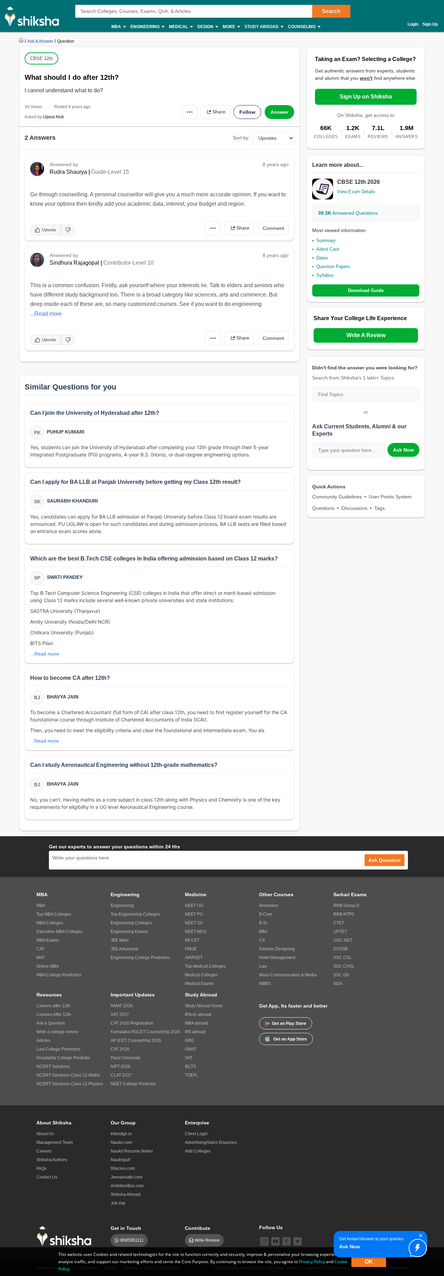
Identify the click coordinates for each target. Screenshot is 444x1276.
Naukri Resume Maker (132, 1151)
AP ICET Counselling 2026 (136, 1040)
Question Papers (333, 266)
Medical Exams (199, 983)
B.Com (265, 914)
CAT (40, 949)
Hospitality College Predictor (63, 1057)
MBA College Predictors (58, 975)
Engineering (122, 905)
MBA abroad (196, 1023)
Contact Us (46, 1177)
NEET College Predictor (133, 1083)
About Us (45, 1133)
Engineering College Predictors (140, 957)
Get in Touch (126, 1228)
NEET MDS (195, 931)
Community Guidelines (337, 496)
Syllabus (325, 275)
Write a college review (57, 1031)
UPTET (340, 931)
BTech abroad (198, 1014)
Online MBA (47, 966)
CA (262, 940)
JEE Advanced (124, 949)
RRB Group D (346, 905)
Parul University (125, 1057)
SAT (189, 1057)
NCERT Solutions (53, 1066)
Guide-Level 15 (110, 172)
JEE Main (120, 940)
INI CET (192, 940)
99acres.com (123, 1168)
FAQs (41, 1168)
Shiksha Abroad (125, 1194)
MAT (40, 957)
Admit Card (327, 249)
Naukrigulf (120, 1159)
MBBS (265, 983)
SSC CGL (342, 957)
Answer (279, 112)
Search (331, 11)
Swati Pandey (65, 577)
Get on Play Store (289, 1023)
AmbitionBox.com (127, 1185)
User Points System (390, 496)
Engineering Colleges (131, 922)
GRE (189, 1040)
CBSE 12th (41, 58)
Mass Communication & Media (288, 975)
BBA (263, 931)
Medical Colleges (201, 975)
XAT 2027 (120, 1014)
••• (190, 112)
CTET (338, 922)
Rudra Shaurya (68, 172)
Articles (43, 1040)
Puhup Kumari (65, 432)
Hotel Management (277, 957)
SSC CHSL (344, 966)
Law (263, 966)
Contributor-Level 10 (128, 263)
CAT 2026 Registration (132, 1023)
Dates (322, 257)
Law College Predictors (58, 1049)
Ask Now (403, 450)
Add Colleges (198, 1151)
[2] (416, 1246)
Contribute (197, 1228)
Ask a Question (50, 1023)
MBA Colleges (49, 922)
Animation (268, 905)
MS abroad (195, 1031)
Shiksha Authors (51, 1159)
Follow (247, 112)
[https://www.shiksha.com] (22, 41)
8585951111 (132, 1240)
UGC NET (342, 940)
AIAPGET (194, 957)
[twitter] (297, 1241)
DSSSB (340, 949)
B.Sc (263, 922)
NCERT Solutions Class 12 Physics (69, 1083)
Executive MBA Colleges (59, 931)
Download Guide (366, 290)
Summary (326, 240)
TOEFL (191, 1075)
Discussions (354, 508)
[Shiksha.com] (34, 16)
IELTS (190, 1066)
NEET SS (194, 922)
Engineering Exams (129, 931)
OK (369, 1262)
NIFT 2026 (120, 1066)
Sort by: (241, 137)
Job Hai (118, 1203)
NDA (337, 983)
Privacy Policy (312, 1262)
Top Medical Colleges (205, 966)
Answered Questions (348, 213)
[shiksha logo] (66, 1236)
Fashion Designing (277, 949)
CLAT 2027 (121, 1075)
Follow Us (271, 1227)
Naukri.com (121, 1142)
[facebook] (286, 1241)
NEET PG (194, 914)
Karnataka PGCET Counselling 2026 (145, 1031)
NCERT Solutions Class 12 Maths (68, 1075)
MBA (40, 905)
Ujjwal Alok (53, 116)
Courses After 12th (53, 1014)
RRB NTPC (344, 914)
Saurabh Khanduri (72, 501)
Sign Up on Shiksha (366, 97)
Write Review (207, 1240)
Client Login (196, 1133)
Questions (323, 508)
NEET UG (194, 905)
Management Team (54, 1142)
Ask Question (384, 860)
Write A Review (366, 335)
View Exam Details (356, 191)
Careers (44, 1151)
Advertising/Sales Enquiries (211, 1142)
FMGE (191, 949)
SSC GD (341, 975)
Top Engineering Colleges (135, 914)
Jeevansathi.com (127, 1177)
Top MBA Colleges (53, 914)
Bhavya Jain (62, 697)
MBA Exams (47, 940)
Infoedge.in (121, 1133)
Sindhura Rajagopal (74, 263)
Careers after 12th (53, 1005)
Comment (273, 228)
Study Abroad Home (204, 1005)
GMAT (190, 1049)
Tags (379, 508)
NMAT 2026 (122, 1005)
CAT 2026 (120, 1049)
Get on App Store (290, 1039)
